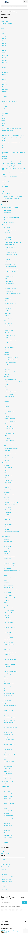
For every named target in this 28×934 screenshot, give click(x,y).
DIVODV (4, 45)
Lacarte (4, 65)
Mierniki (7, 374)
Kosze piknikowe (8, 695)
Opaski (6, 661)
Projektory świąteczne (10, 391)
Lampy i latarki (8, 235)
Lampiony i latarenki (9, 440)
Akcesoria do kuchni (10, 244)
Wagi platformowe (9, 477)
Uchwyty (7, 617)
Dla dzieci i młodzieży (7, 818)
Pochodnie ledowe (9, 431)
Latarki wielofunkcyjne (10, 635)
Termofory (6, 813)
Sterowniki (6, 575)
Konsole (6, 840)
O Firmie (3, 859)
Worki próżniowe (9, 301)
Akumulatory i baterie (9, 490)
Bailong (4, 36)
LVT (3, 147)
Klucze (6, 364)
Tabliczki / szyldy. (8, 778)
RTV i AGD (4, 462)
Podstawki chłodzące (9, 468)
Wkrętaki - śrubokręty (10, 372)
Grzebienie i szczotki (9, 761)
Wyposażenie (7, 227)
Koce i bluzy (8, 450)
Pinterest (17, 910)
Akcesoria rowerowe (9, 607)
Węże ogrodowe (9, 330)
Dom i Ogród (5, 224)
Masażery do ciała (8, 798)
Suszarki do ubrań (9, 283)
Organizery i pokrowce (10, 271)
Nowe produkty (4, 21)
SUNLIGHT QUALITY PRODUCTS (9, 101)
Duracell (4, 48)
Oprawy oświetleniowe (10, 230)
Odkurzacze (7, 529)
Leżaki (6, 342)
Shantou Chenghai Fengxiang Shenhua (11, 163)
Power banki (8, 512)
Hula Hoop (7, 666)
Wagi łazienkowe (9, 480)
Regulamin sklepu (5, 862)
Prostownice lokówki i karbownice (12, 810)
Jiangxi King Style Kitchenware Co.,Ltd (11, 142)
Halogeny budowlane (9, 549)
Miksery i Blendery (8, 534)
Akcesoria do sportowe (10, 659)
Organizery (6, 725)
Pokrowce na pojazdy (9, 734)
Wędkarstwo (7, 639)
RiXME (3, 94)
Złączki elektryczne (8, 587)
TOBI (3, 108)
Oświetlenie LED (6, 536)
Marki (2, 28)
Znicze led (7, 436)
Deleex (4, 43)
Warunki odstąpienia (6, 867)
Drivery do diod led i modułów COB (12, 570)
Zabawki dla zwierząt (9, 764)
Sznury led (7, 389)
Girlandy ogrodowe (9, 428)
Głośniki (7, 517)
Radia (6, 526)
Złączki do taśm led (8, 541)
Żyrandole (7, 409)
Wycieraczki (8, 298)
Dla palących (7, 376)
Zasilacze (6, 580)
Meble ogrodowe (9, 323)
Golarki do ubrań (9, 458)
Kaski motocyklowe (8, 710)
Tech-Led (4, 106)
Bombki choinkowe (9, 396)
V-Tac (3, 111)
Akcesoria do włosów (9, 803)
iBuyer (3, 140)
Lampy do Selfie (7, 558)
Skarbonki (6, 842)
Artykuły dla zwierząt (7, 742)
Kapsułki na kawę (10, 247)
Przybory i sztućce (10, 262)
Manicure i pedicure (8, 791)
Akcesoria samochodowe (10, 705)
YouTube (13, 910)
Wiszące (7, 416)
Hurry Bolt (4, 60)
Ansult (3, 33)
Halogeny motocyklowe (9, 708)
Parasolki (7, 455)
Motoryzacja (5, 703)
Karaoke (6, 602)
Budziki (7, 315)
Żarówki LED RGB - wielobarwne (11, 561)
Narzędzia (6, 354)
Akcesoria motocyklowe (9, 720)
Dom (5, 445)
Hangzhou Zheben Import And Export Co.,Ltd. (13, 138)
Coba (3, 40)
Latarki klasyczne (9, 637)
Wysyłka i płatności (5, 864)
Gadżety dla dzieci (8, 835)
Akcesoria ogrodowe (10, 335)
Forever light (5, 55)
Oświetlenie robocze (9, 573)
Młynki (8, 259)
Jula (3, 145)
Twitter (6, 910)
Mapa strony (4, 889)
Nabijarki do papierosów (10, 379)
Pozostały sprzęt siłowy (11, 671)
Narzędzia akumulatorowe (11, 359)
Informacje (3, 869)
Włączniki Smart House (10, 239)
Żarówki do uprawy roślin (9, 556)
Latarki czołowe (9, 630)
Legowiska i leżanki (8, 766)
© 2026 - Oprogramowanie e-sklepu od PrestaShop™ (10, 931)
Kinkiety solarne (7, 215)
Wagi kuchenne (8, 485)
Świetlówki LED (7, 568)
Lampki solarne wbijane (10, 421)
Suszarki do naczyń (11, 252)
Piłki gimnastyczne (9, 654)
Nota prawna (5, 874)
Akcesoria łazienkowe (10, 288)
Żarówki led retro (8, 546)
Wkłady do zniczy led (10, 423)
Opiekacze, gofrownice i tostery (11, 531)
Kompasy (6, 681)
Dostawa (4, 872)
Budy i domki (7, 769)
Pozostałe (7, 232)
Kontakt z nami (4, 886)
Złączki (7, 349)
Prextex (4, 86)
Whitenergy (5, 116)
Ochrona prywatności (7, 877)
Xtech (3, 191)
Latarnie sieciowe (8, 210)
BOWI (3, 125)
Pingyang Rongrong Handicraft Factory (11, 161)
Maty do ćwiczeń (9, 669)
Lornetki (6, 678)
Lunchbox (8, 257)
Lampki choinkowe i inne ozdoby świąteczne (14, 381)
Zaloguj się (3, 851)
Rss (10, 910)
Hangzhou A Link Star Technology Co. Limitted (13, 135)
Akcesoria (6, 833)
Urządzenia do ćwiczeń (10, 652)
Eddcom (4, 50)
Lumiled (4, 67)
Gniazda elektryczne (10, 264)
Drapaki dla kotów (8, 771)
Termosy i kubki (7, 700)
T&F (3, 103)
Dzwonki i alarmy (9, 237)
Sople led (7, 387)
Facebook (2, 910)
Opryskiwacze (8, 333)
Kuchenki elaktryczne (9, 494)
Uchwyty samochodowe (9, 717)
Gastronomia (5, 776)
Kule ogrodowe (8, 426)
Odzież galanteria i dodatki (11, 448)
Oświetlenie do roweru (10, 613)
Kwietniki (7, 460)
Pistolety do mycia (8, 732)
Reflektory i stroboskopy (11, 597)
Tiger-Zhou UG (5, 181)
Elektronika (6, 497)
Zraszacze (7, 352)
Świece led (7, 438)
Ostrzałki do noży (9, 276)
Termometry (8, 286)
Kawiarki (7, 274)
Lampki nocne (7, 830)
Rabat (2, 26)
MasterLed (5, 150)
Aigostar (4, 31)
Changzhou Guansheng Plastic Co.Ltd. (11, 128)
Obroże (5, 756)
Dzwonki (7, 615)
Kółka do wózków (8, 784)
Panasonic (4, 84)
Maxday (4, 74)
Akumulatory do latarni (9, 222)
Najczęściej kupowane (6, 23)
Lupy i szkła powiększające (11, 357)
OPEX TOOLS (5, 82)
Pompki (5, 698)
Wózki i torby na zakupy (10, 453)
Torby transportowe (8, 747)
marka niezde (5, 70)
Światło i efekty (7, 592)
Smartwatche (8, 519)
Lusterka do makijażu (9, 806)
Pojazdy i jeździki (8, 825)
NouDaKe (4, 79)
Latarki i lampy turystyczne (10, 627)
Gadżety (7, 522)
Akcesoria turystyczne (9, 642)
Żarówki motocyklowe (9, 713)
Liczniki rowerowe (9, 610)
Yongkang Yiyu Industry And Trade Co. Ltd (12, 196)
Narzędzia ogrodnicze (10, 340)
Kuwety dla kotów (8, 773)
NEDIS (3, 77)
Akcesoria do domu (9, 281)
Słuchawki (7, 514)
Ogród (5, 320)
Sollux (3, 174)
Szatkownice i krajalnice (10, 266)
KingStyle (4, 62)
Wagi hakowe (8, 487)
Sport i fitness (7, 649)
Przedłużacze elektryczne (11, 269)
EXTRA (4, 53)
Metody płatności (6, 879)
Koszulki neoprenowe (10, 657)
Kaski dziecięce (7, 823)
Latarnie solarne (7, 212)
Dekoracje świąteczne (10, 399)
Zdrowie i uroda (6, 786)
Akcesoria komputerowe (11, 504)
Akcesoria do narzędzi (10, 362)
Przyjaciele (5, 89)
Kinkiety (7, 406)
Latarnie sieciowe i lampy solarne (10, 207)
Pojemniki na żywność (11, 254)
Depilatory (6, 801)
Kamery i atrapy (8, 318)
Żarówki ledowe (7, 551)
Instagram (21, 910)
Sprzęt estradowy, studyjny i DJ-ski (10, 590)
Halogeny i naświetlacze (9, 544)
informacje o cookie (7, 881)
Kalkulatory (7, 500)
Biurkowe (7, 413)
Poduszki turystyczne (9, 683)
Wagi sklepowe (8, 475)
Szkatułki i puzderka (10, 296)
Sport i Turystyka (6, 605)
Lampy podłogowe (9, 411)
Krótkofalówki (8, 524)
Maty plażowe (7, 691)
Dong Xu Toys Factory (7, 130)
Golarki (5, 808)
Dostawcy (3, 120)
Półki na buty (8, 278)
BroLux (4, 38)
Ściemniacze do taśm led (9, 578)
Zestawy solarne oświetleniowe (11, 217)
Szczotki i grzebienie (9, 794)
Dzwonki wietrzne (9, 433)
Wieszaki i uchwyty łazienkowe (13, 293)
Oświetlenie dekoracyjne (9, 418)
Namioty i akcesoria (8, 625)
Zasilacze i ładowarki (10, 510)
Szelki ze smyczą (8, 749)
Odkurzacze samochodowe (10, 727)
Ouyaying (4, 158)
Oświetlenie (6, 401)
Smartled (4, 96)
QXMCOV (4, 91)
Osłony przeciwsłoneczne (10, 730)
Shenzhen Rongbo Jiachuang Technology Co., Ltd (14, 172)
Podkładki (8, 507)
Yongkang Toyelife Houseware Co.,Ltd (11, 194)
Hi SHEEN (4, 57)
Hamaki (6, 337)
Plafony (7, 404)
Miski (5, 759)
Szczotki (8, 308)
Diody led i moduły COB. (9, 565)
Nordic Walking (7, 674)
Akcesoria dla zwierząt (9, 744)
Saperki (5, 676)
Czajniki (6, 470)
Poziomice (7, 369)
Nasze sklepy (4, 884)
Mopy (7, 306)
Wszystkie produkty (5, 204)
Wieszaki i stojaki (9, 622)
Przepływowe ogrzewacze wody (13, 242)
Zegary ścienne (8, 313)
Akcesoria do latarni (8, 220)
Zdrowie (6, 789)
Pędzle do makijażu (8, 796)
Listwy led (6, 553)
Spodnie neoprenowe (10, 664)
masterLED (5, 72)
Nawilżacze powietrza (10, 310)
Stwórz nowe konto (5, 853)
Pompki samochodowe (9, 722)
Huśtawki (7, 345)
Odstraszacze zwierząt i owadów (13, 328)
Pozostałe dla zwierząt (9, 754)
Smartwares (5, 99)
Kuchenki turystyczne (9, 644)
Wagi (5, 472)
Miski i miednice (10, 249)
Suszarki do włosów (8, 815)
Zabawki (6, 820)
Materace (6, 688)
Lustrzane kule (8, 595)
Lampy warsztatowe (8, 585)
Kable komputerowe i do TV (11, 502)
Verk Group (5, 113)
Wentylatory (7, 492)
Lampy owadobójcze (9, 443)
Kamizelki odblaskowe (9, 739)
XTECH (4, 118)
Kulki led (7, 384)
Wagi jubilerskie (9, 482)
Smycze (6, 752)
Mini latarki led (8, 632)
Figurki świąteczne (9, 394)
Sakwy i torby (8, 620)
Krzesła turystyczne (9, 647)
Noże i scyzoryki (7, 686)
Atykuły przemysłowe (7, 781)
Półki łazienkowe (10, 291)
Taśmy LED (6, 539)
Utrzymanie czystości (10, 303)
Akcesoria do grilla (9, 347)
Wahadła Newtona (8, 837)
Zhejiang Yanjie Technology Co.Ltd (10, 198)
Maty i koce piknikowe (9, 693)
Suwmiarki (7, 367)
